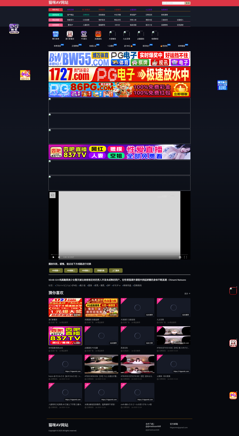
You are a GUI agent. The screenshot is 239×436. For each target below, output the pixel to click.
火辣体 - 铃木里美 (163, 376)
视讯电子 (146, 46)
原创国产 (133, 15)
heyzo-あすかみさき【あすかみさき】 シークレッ (68, 376)
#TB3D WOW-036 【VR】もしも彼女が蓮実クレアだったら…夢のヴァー (112, 376)
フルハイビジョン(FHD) (66, 285)
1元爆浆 (111, 46)
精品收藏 (55, 20)
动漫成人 (180, 20)
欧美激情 (164, 15)
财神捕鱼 (181, 46)
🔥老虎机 (164, 46)
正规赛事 (75, 46)
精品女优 (117, 20)
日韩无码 (149, 15)
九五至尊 (160, 320)
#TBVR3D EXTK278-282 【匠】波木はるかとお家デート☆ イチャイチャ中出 (150, 376)
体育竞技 (57, 46)
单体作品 (127, 285)
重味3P (70, 25)
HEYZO (117, 25)
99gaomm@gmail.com (179, 428)
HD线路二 (71, 270)
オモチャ (117, 285)
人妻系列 (86, 25)
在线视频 (55, 25)
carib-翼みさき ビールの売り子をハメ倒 (136, 404)
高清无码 (124, 348)
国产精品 (70, 15)
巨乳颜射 (180, 25)
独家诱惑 (133, 25)
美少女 (83, 285)
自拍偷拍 (102, 15)
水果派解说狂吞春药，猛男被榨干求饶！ (100, 404)
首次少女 (149, 25)
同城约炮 (100, 270)
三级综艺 (164, 20)
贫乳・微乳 (100, 285)
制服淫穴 (70, 20)
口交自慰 (86, 20)
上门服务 (115, 270)
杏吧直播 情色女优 (56, 348)
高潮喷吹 (164, 25)
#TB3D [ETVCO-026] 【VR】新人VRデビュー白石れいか (178, 348)
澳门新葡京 (53, 320)
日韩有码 (86, 15)
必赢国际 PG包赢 (91, 348)
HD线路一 (56, 270)
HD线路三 (86, 270)
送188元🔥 (128, 46)
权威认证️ (92, 46)
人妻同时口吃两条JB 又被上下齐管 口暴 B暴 (66, 404)
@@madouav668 (152, 430)
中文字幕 (117, 15)
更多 (186, 294)
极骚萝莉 (102, 25)
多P (108, 285)
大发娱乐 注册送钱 (128, 320)
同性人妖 (133, 20)
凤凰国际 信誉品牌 (92, 320)
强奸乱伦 (102, 20)
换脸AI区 (149, 20)
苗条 (90, 285)
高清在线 (55, 15)
